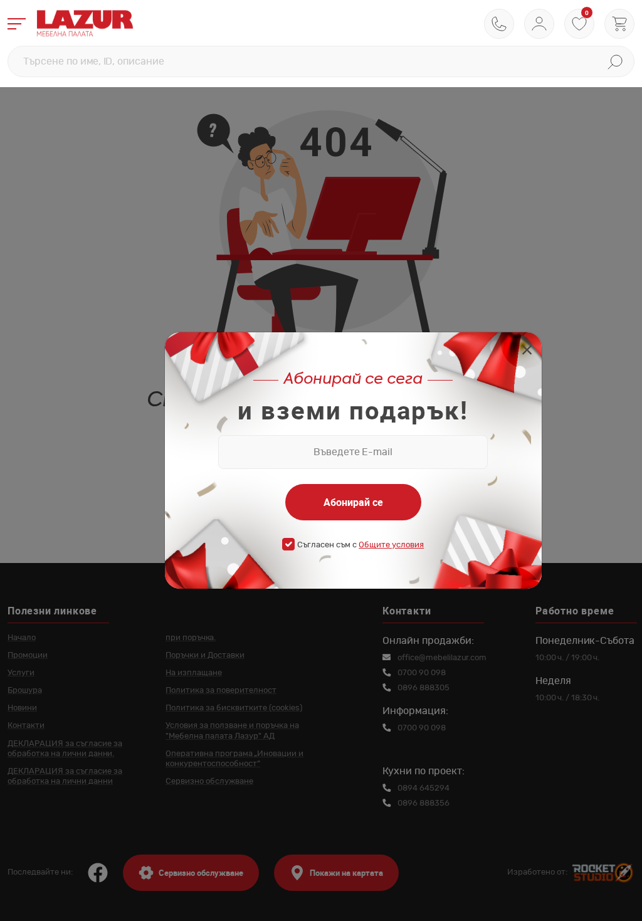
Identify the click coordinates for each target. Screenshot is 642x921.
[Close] (527, 351)
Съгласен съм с (360, 545)
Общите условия (391, 545)
